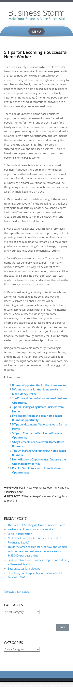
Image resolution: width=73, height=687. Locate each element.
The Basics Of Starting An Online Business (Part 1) (37, 525)
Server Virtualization (20, 534)
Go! (62, 627)
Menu (36, 31)
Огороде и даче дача (16, 591)
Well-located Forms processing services (31, 529)
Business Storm (36, 12)
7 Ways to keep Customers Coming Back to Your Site (35, 498)
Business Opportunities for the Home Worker (39, 385)
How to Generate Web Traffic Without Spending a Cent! (36, 489)
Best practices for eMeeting (24, 568)
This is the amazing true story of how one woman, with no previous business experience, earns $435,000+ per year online (38, 551)
